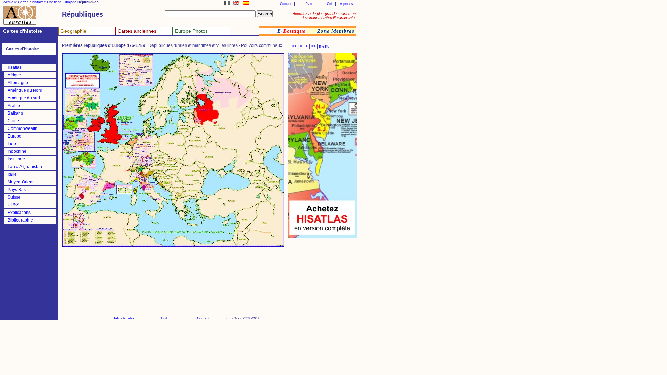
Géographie (73, 31)
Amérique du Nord (25, 90)
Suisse (14, 197)
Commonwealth (23, 128)
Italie (12, 174)
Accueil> (10, 2)
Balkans (15, 113)
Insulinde (16, 159)
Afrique (14, 75)
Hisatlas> (54, 2)
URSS (13, 204)
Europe (15, 136)
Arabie (14, 105)
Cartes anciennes (137, 31)
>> (313, 46)
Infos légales (124, 318)
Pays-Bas (17, 189)
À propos (346, 4)
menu (324, 46)
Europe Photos (191, 31)
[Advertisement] (322, 274)
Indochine (17, 151)
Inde (12, 143)
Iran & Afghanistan (25, 166)
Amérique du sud (24, 97)
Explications (19, 212)
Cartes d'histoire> (32, 2)
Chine (13, 120)
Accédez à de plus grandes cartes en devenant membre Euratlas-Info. (324, 15)
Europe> (69, 2)
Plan (309, 4)
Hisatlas (14, 67)
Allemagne (18, 82)
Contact (285, 4)
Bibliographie (20, 220)
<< (294, 46)
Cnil (329, 4)
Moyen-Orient (20, 182)
